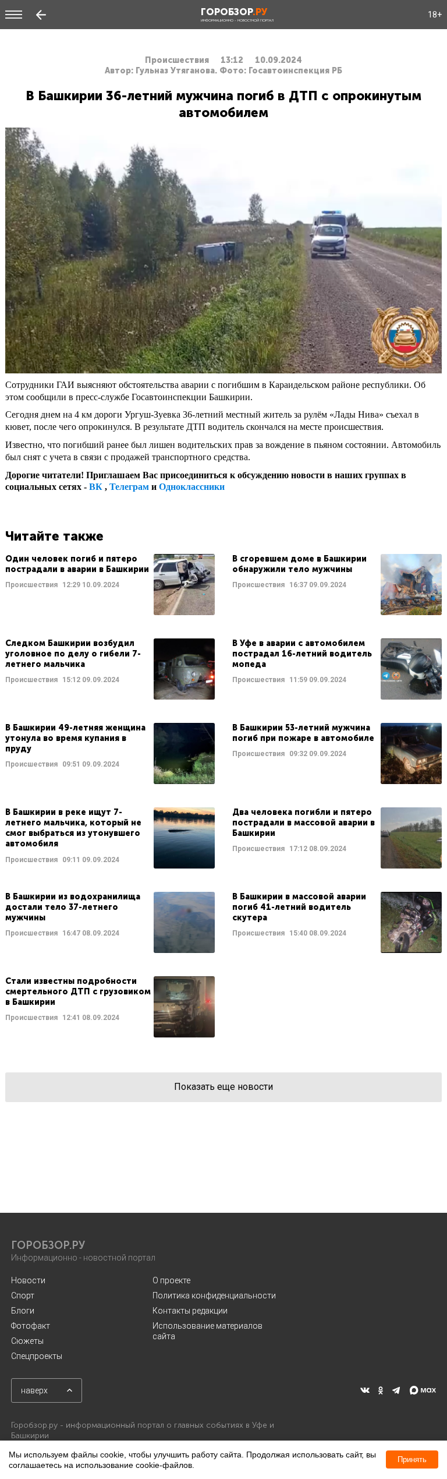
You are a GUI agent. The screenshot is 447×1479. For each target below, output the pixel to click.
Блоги (22, 1310)
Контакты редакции (190, 1310)
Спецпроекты (36, 1356)
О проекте (171, 1280)
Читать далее (110, 584)
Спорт (22, 1295)
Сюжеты (27, 1341)
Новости (28, 1280)
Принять (412, 1459)
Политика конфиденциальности (214, 1295)
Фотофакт (30, 1325)
